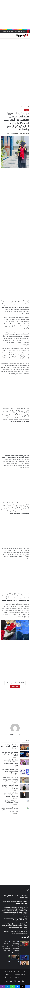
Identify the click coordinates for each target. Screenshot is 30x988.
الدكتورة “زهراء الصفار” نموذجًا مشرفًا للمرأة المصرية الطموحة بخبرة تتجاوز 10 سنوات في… (10, 779)
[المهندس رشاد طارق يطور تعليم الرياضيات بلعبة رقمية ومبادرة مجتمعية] (24, 754)
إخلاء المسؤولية (7, 977)
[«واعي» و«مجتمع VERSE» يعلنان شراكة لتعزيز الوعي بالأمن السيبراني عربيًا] (24, 772)
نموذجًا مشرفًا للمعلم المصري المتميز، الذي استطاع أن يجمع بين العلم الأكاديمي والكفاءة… (9, 795)
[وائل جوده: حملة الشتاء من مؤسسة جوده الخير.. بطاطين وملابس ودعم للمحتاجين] (24, 957)
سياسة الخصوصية (9, 974)
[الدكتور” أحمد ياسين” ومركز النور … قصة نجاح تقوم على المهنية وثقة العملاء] (24, 787)
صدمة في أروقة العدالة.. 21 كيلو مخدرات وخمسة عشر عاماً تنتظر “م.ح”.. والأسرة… (9, 810)
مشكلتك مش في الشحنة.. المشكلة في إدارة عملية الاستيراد (9, 746)
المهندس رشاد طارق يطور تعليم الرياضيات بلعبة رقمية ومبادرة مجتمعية (10, 754)
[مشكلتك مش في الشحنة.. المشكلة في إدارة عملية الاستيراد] (24, 747)
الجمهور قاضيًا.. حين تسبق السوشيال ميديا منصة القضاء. (10, 802)
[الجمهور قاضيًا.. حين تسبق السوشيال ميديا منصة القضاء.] (24, 803)
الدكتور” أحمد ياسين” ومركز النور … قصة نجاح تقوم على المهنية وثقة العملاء (10, 787)
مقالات (21, 107)
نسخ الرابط (15, 686)
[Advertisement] (15, 14)
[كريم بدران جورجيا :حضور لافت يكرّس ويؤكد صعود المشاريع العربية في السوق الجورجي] (24, 943)
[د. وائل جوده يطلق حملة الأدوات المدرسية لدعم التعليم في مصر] (15, 957)
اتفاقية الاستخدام (22, 977)
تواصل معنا (17, 974)
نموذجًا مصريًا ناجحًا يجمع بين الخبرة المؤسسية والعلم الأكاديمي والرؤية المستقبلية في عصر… (9, 762)
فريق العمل (14, 977)
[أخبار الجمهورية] (22, 35)
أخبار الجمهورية (8, 972)
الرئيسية (25, 107)
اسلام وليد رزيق (24, 133)
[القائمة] (2, 36)
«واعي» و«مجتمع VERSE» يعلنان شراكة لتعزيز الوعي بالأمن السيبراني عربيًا (9, 771)
